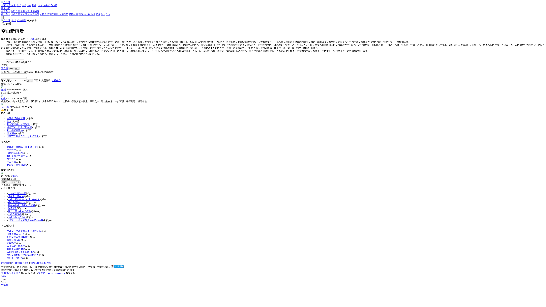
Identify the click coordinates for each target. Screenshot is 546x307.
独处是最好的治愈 (17, 202)
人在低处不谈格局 (17, 193)
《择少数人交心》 (17, 217)
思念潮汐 (11, 133)
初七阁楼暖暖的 (15, 130)
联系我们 (24, 263)
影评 (98, 14)
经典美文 (5, 14)
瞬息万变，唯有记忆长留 (19, 127)
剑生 (3, 98)
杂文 (103, 14)
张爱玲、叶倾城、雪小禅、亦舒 (23, 147)
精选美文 (5, 11)
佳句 (108, 14)
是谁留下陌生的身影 (17, 165)
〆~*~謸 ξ (6, 107)
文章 (8, 5)
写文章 (4, 68)
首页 (3, 5)
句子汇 (46, 5)
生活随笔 (34, 14)
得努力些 (11, 159)
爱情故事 (73, 14)
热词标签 (34, 11)
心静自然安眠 (15, 214)
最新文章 (25, 11)
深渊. (32, 39)
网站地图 (34, 263)
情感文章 (15, 14)
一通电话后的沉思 (16, 118)
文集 (40, 5)
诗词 (24, 5)
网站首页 (5, 263)
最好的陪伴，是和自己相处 (21, 205)
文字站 (6, 20)
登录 (3, 8)
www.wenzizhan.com (55, 273)
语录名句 (83, 14)
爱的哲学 (11, 150)
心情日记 (44, 14)
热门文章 (15, 11)
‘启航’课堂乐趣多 (15, 153)
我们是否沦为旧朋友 (17, 156)
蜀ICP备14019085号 (11, 273)
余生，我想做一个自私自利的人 (24, 199)
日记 (18, 5)
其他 (34, 5)
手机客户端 (45, 263)
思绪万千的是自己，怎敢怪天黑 (23, 136)
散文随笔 (25, 14)
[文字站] (5, 2)
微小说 (91, 14)
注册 (8, 8)
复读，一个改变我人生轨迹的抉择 (26, 220)
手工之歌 (11, 162)
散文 (13, 5)
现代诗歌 (54, 14)
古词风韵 (63, 14)
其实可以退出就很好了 (18, 124)
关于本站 (15, 263)
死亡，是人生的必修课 (19, 211)
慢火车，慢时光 (16, 196)
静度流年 (12, 208)
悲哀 (9, 121)
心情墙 (53, 5)
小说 (29, 5)
